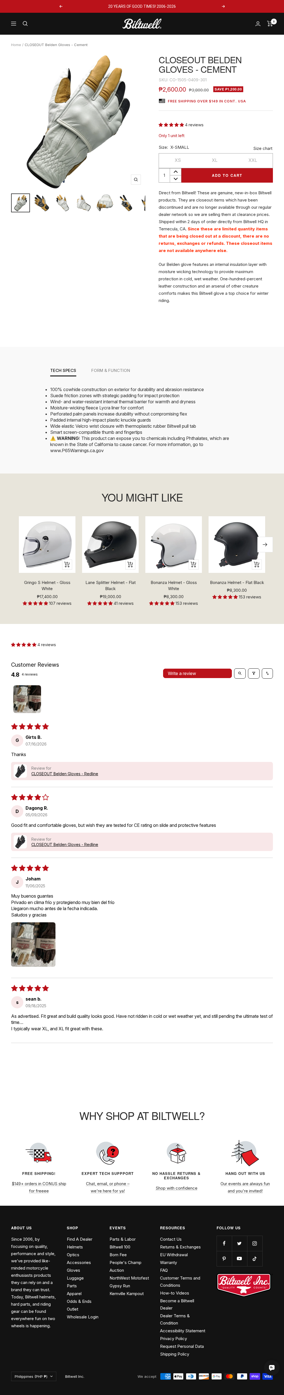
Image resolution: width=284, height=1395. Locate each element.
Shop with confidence (176, 1188)
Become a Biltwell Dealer (177, 1304)
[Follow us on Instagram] (254, 1243)
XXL (252, 160)
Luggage (75, 1278)
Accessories (79, 1262)
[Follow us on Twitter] (239, 1243)
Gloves (73, 1270)
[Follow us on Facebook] (224, 1243)
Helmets (75, 1247)
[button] (172, 124)
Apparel (74, 1293)
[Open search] (240, 673)
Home (16, 44)
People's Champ (125, 1262)
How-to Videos (174, 1293)
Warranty (168, 1262)
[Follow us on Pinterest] (224, 1258)
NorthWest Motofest (129, 1278)
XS (178, 160)
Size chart (262, 148)
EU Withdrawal (174, 1254)
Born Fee (118, 1254)
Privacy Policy (173, 1338)
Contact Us (171, 1239)
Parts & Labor (123, 1239)
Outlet (72, 1309)
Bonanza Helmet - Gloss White (174, 585)
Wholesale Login (82, 1317)
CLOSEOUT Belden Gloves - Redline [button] (64, 773)
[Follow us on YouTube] (239, 1258)
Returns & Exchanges (180, 1247)
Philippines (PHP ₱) (31, 1376)
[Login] (257, 23)
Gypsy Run (120, 1285)
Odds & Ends (79, 1301)
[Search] (25, 23)
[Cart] (270, 23)
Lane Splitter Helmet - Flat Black (110, 585)
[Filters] (254, 673)
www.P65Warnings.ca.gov (77, 450)
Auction (117, 1270)
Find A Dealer (79, 1239)
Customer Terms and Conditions (180, 1281)
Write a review (182, 673)
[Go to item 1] (27, 699)
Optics (73, 1254)
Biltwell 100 (120, 1247)
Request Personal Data (182, 1346)
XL (214, 160)
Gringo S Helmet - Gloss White (47, 585)
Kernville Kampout (127, 1293)
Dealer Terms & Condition (175, 1319)
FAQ (164, 1270)
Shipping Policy (174, 1354)
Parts (72, 1285)
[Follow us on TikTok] (254, 1258)
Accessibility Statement (182, 1330)
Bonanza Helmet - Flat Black (237, 582)
